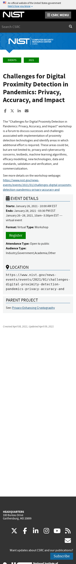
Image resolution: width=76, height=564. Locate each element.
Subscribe (62, 556)
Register (15, 235)
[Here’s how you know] (38, 5)
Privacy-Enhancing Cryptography (33, 308)
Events (12, 60)
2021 (31, 60)
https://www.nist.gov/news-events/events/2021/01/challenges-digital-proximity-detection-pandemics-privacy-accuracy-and (37, 185)
